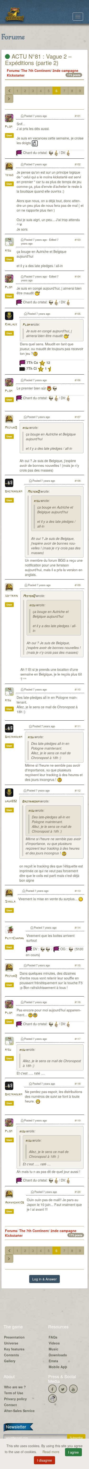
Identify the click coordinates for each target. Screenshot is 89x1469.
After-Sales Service (19, 1410)
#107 (77, 417)
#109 (77, 585)
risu (8, 250)
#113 (77, 891)
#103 (77, 239)
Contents (11, 1355)
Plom (8, 127)
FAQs (53, 1337)
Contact (10, 1404)
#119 (77, 1120)
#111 (77, 726)
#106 (77, 380)
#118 (77, 1083)
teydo (9, 175)
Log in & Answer (44, 1279)
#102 (77, 164)
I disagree (44, 1460)
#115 (77, 965)
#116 (77, 1002)
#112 (77, 790)
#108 (77, 480)
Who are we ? (15, 1387)
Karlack (11, 324)
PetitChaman (14, 938)
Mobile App (58, 1366)
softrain (11, 596)
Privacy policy (15, 1398)
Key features (14, 1349)
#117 (77, 1039)
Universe (11, 1343)
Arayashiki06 (14, 1203)
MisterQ (11, 428)
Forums (13, 70)
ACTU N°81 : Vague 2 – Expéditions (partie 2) (38, 59)
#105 (77, 313)
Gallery (9, 1360)
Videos (54, 1343)
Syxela (10, 902)
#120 (77, 1192)
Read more (51, 1451)
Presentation (14, 1337)
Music (53, 1349)
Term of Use (13, 1392)
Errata (53, 1360)
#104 (77, 276)
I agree (73, 1452)
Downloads (58, 1355)
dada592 (11, 801)
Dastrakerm (13, 491)
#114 (77, 927)
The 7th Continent (36, 70)
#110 (77, 689)
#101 (77, 116)
